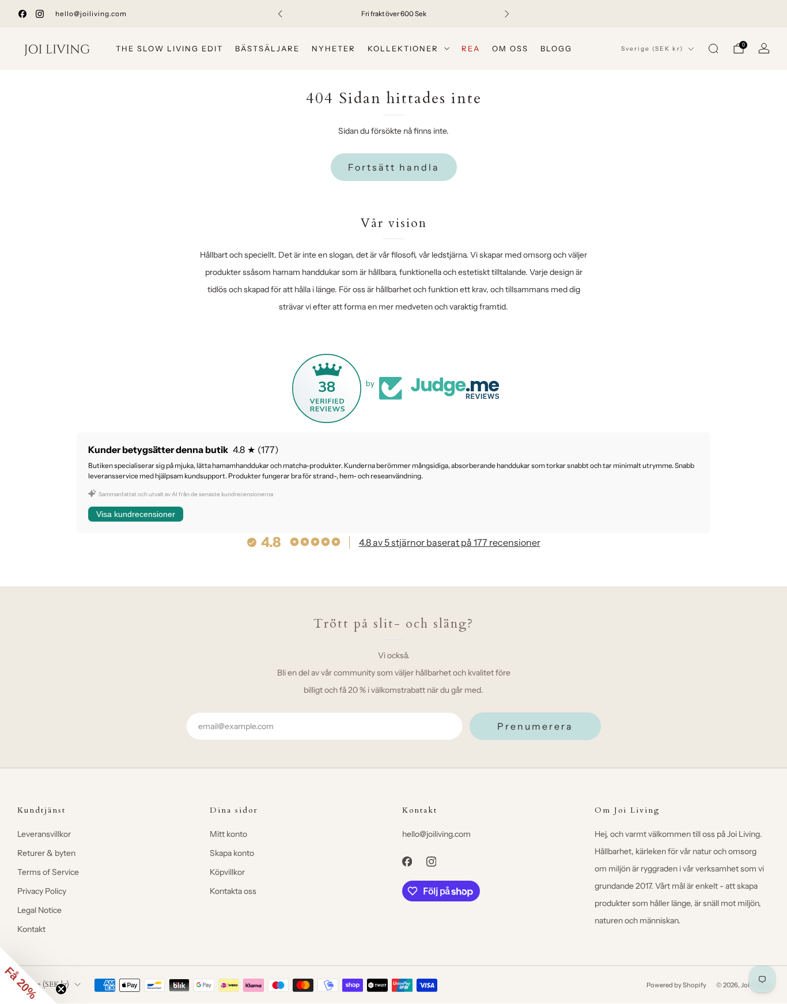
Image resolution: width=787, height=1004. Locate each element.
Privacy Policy (41, 891)
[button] (29, 975)
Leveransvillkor (44, 834)
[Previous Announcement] (280, 13)
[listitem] (394, 13)
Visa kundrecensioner (135, 514)
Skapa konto (232, 853)
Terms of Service (48, 872)
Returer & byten (46, 853)
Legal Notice (39, 910)
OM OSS (510, 48)
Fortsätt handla (394, 167)
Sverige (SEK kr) (652, 48)
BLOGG (556, 48)
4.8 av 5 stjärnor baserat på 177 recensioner (449, 542)
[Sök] (713, 48)
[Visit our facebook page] (22, 13)
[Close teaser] (61, 989)
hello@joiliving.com (91, 13)
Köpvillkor (227, 872)
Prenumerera (535, 726)
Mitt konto (228, 834)
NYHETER (333, 48)
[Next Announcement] (507, 13)
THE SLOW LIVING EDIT (169, 48)
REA (470, 48)
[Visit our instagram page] (39, 13)
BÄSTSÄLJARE (267, 48)
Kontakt (31, 929)
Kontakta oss (233, 891)
